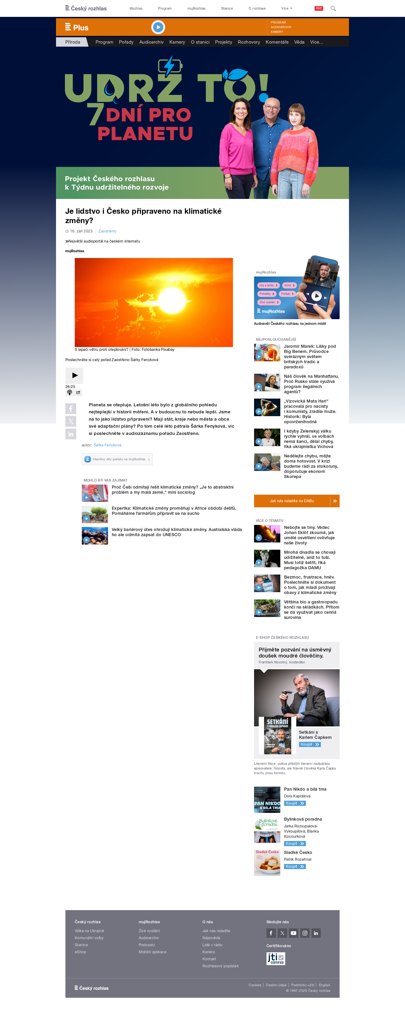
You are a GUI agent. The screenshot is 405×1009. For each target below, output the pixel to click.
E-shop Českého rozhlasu (282, 637)
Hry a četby (267, 285)
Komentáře (277, 42)
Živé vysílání (267, 302)
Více (317, 42)
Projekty (223, 42)
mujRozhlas (197, 8)
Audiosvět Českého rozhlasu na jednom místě (290, 323)
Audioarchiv (281, 27)
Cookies (255, 985)
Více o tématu (270, 521)
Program (165, 8)
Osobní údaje (276, 985)
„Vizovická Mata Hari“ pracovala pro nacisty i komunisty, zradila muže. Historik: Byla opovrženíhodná (310, 411)
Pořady (126, 42)
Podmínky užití (302, 985)
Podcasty (147, 945)
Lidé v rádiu (212, 945)
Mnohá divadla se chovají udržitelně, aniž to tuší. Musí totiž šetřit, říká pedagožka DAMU (310, 560)
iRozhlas (136, 8)
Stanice (227, 8)
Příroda (72, 42)
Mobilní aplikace (153, 952)
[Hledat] (333, 8)
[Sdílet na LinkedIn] (70, 434)
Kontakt (209, 959)
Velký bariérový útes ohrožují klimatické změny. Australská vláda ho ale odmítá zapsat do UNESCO (177, 532)
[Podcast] (69, 392)
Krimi (288, 285)
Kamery (277, 32)
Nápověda (211, 938)
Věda (299, 42)
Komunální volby (89, 938)
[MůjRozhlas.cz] (74, 251)
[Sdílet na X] (70, 421)
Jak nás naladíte (216, 931)
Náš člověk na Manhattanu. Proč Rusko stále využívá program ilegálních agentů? (311, 384)
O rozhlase (257, 8)
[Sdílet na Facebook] (70, 408)
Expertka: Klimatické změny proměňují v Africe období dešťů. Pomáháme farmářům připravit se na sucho (174, 511)
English (324, 985)
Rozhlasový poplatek (220, 966)
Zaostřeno (107, 231)
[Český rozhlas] (86, 8)
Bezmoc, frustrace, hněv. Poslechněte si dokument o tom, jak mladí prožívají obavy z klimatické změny (310, 585)
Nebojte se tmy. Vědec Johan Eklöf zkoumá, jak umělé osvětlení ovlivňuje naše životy (309, 535)
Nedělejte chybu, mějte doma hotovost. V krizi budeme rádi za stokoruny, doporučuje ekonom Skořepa (311, 466)
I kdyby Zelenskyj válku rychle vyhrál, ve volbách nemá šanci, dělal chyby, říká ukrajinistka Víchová (309, 439)
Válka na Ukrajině (89, 931)
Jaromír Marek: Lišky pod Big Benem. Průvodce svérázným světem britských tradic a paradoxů (310, 356)
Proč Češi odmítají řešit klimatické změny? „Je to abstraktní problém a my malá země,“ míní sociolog (173, 490)
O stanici (200, 42)
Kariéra (208, 952)
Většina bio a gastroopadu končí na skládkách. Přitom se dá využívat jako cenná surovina (311, 609)
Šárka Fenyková (107, 445)
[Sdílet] (78, 392)
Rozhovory (249, 42)
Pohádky (265, 293)
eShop (80, 952)
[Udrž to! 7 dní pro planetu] (202, 123)
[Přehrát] (74, 376)
